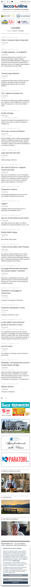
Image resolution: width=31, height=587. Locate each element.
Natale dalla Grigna (9, 232)
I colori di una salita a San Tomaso (15, 247)
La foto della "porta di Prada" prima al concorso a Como (13, 323)
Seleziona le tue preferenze (15, 579)
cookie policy (16, 560)
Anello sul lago (7, 113)
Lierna (4, 329)
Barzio (4, 136)
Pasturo (4, 78)
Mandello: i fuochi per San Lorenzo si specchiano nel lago (15, 363)
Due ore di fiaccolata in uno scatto (15, 218)
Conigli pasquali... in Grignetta (14, 52)
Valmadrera (5, 251)
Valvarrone (5, 297)
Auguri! (4, 203)
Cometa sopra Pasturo (10, 73)
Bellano (4, 351)
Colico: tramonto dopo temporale (14, 40)
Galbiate (4, 98)
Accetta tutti (15, 582)
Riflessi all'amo (7, 386)
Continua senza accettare (15, 575)
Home (9, 31)
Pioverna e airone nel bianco (13, 131)
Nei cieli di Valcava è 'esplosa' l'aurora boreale (13, 168)
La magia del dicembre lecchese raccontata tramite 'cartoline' (14, 269)
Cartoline (5, 42)
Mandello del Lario (13, 329)
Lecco (3, 157)
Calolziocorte (6, 117)
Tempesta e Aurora (9, 189)
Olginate (14, 117)
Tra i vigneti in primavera (12, 93)
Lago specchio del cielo (10, 153)
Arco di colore (7, 346)
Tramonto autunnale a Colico (13, 307)
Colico (4, 44)
